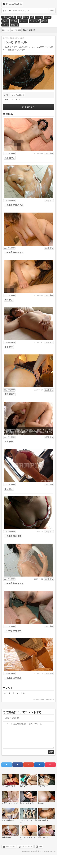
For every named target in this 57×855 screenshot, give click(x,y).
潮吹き (25, 17)
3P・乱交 (14, 21)
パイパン (5, 21)
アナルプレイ (34, 21)
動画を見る (30, 107)
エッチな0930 (17, 95)
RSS (40, 846)
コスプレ (48, 17)
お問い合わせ (10, 846)
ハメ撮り (39, 17)
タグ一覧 (5, 25)
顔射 (19, 17)
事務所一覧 (14, 25)
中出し (4, 17)
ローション (23, 21)
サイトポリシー (26, 846)
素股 (31, 17)
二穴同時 (44, 21)
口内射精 (12, 17)
